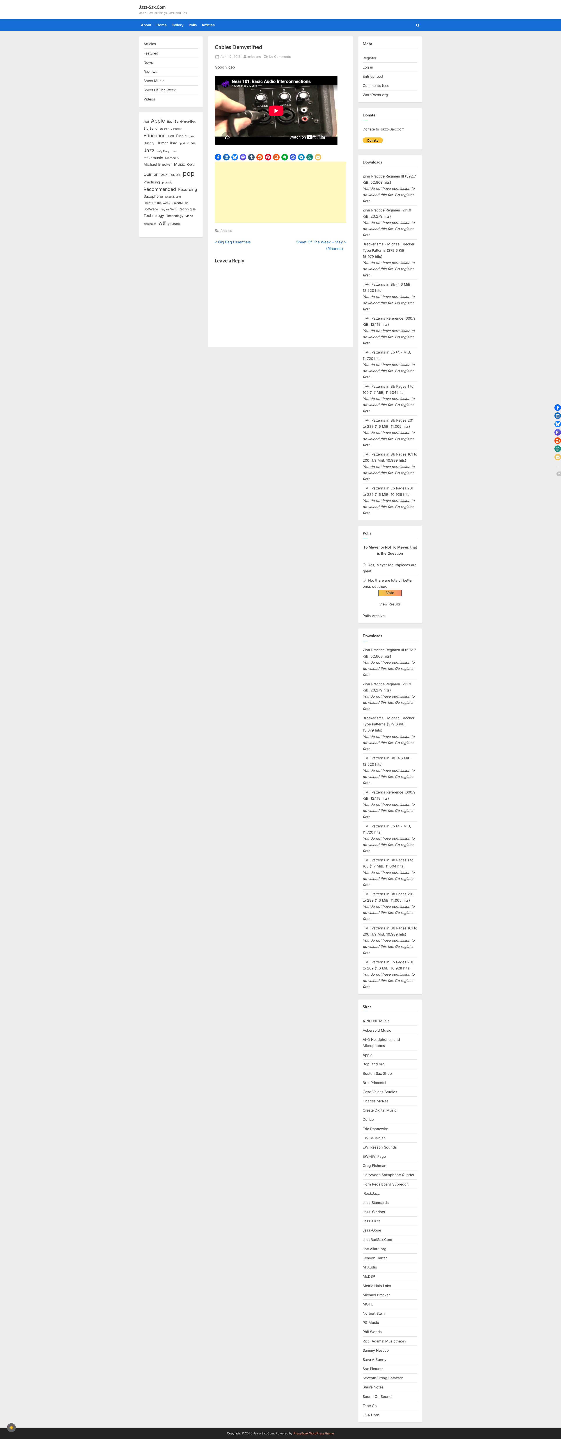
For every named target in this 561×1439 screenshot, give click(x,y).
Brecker (164, 128)
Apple (158, 121)
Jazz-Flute (371, 1221)
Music (179, 164)
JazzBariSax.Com (377, 1239)
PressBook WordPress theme (313, 1433)
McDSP (369, 1276)
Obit (190, 164)
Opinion (151, 174)
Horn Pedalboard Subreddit (385, 1184)
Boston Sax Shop (377, 1073)
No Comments (280, 57)
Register (369, 58)
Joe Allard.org (374, 1249)
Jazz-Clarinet (374, 1212)
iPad (173, 143)
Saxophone (153, 196)
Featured (151, 53)
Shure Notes (373, 1387)
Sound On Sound (377, 1396)
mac (174, 151)
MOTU (368, 1304)
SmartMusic (180, 203)
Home (161, 25)
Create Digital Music (380, 1110)
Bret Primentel (374, 1082)
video (189, 216)
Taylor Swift (169, 209)
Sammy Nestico (376, 1350)
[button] (218, 157)
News (148, 62)
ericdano (254, 56)
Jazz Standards (376, 1202)
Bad (169, 121)
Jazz (149, 150)
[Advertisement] (280, 192)
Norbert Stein (374, 1313)
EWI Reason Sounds (380, 1147)
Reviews (150, 71)
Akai (146, 121)
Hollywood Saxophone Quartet (388, 1175)
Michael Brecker (158, 164)
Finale (181, 136)
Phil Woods (372, 1332)
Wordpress (150, 223)
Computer (176, 128)
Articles (208, 25)
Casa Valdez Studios (380, 1092)
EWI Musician (374, 1138)
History (149, 143)
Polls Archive (374, 616)
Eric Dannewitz (375, 1129)
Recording (187, 189)
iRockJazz (371, 1193)
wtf (162, 223)
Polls (193, 25)
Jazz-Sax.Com (152, 7)
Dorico (368, 1119)
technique (188, 209)
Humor (162, 143)
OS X (164, 174)
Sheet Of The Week (160, 90)
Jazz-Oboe (372, 1230)
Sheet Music (154, 81)
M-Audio (370, 1267)
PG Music (371, 1322)
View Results (390, 604)
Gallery (178, 25)
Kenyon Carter (375, 1258)
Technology (154, 215)
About (146, 25)
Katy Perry (163, 151)
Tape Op (370, 1406)
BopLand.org (374, 1064)
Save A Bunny (374, 1359)
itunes (191, 143)
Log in (368, 67)
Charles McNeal (376, 1101)
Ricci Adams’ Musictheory (384, 1341)
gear (192, 136)
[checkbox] (11, 1427)
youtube (174, 223)
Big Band (150, 128)
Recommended (160, 189)
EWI (171, 136)
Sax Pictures (373, 1369)
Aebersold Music (377, 1030)
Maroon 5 (172, 158)
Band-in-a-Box (185, 121)
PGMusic (175, 174)
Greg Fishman (374, 1165)
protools (167, 182)
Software (151, 209)
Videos (149, 99)
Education (155, 135)
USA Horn (371, 1415)
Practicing (152, 182)
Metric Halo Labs (377, 1286)
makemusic (153, 158)
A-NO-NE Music (376, 1021)
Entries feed (373, 76)
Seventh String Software (383, 1378)
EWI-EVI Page (374, 1156)
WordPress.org (375, 95)
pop (189, 173)
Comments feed (376, 85)
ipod (182, 143)
